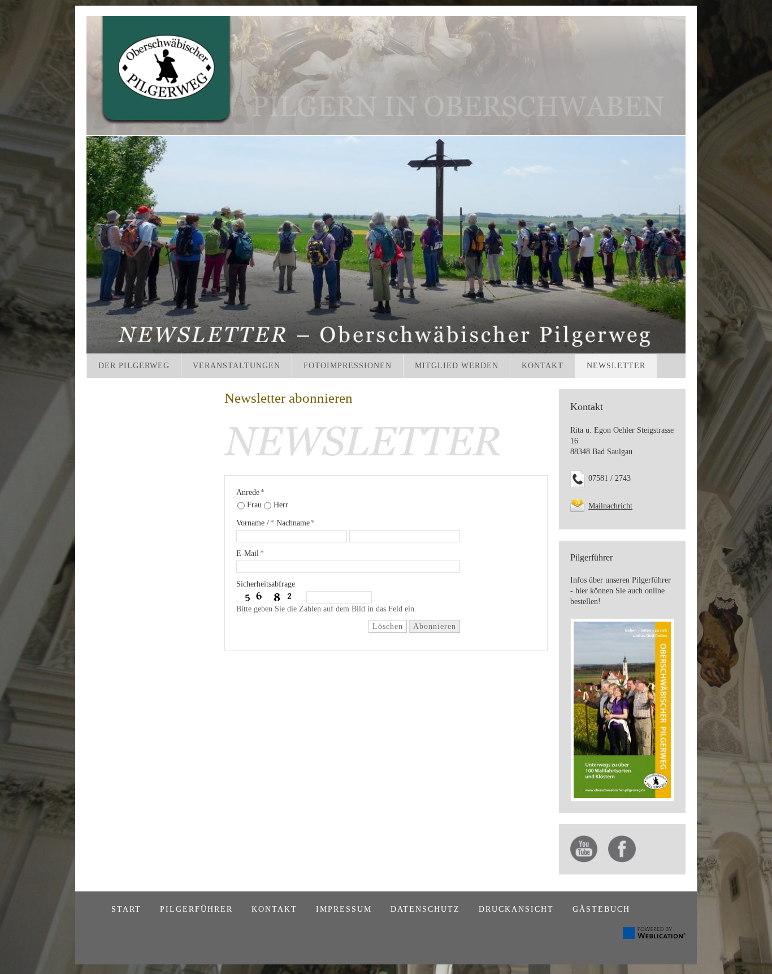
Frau (254, 505)
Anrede (250, 492)
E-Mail (250, 553)
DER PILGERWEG (134, 365)
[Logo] (386, 75)
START (126, 909)
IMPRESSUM (344, 909)
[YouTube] (583, 849)
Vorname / (255, 523)
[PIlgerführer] (622, 710)
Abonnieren (434, 626)
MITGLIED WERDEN (456, 365)
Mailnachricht (610, 506)
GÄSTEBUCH (601, 909)
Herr (281, 505)
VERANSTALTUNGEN (236, 365)
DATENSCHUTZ (425, 909)
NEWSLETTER (616, 365)
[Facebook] (621, 849)
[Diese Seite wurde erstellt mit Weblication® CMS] (654, 936)
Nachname (295, 523)
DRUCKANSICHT (516, 909)
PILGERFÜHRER (196, 909)
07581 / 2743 (609, 478)
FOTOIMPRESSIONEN (347, 365)
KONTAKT (542, 365)
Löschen (387, 626)
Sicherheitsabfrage (265, 584)
